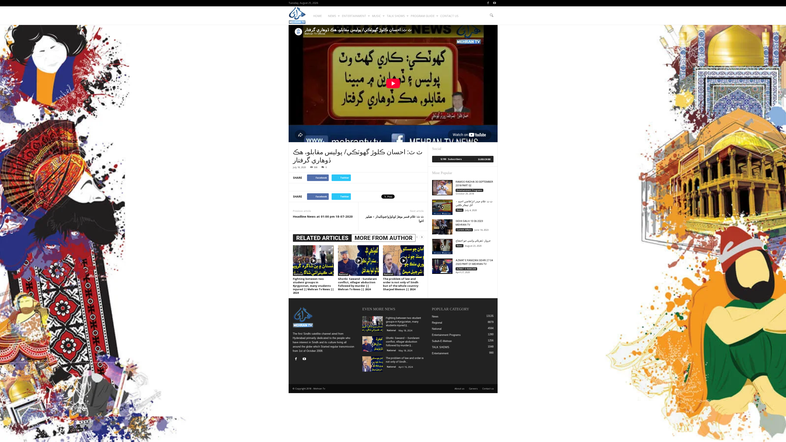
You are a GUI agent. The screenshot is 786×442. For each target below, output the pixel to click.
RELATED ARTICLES (322, 238)
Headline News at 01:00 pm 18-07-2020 (323, 216)
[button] (491, 15)
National (298, 274)
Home (317, 16)
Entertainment (354, 16)
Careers (473, 388)
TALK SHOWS (396, 16)
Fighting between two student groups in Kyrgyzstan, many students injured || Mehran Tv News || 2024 (313, 286)
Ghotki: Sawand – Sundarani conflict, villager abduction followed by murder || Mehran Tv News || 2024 (357, 284)
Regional (437, 322)
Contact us (449, 16)
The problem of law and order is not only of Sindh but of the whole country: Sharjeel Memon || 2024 (401, 284)
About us (459, 388)
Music (376, 16)
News (332, 16)
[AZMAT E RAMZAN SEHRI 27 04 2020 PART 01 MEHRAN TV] (442, 266)
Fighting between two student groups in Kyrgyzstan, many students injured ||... (403, 321)
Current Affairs (464, 229)
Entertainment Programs (469, 190)
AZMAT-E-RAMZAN (466, 268)
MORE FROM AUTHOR (383, 238)
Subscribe (484, 159)
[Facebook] (488, 3)
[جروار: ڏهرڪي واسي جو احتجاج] (442, 246)
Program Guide (423, 16)
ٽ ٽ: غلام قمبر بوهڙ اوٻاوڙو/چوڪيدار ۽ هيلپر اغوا (395, 218)
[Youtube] (494, 3)
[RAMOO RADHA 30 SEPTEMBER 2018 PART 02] (442, 187)
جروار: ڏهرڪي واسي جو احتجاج (473, 240)
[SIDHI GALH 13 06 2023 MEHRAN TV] (442, 227)
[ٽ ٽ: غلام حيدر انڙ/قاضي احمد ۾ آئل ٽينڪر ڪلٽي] (442, 207)
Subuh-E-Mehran (442, 341)
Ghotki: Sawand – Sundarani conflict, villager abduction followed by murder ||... (402, 341)
